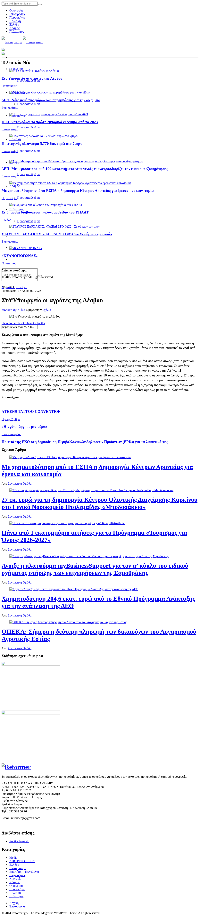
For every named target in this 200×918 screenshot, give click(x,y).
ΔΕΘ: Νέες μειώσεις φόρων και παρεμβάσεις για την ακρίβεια (51, 100)
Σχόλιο (46, 309)
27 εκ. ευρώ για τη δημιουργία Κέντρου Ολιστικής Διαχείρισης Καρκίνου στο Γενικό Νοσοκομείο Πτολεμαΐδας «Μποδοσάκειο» (99, 503)
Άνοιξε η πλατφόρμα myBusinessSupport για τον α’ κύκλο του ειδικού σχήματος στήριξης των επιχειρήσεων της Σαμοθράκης (95, 569)
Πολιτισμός (16, 31)
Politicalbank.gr (19, 841)
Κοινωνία (15, 878)
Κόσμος (14, 28)
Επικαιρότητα (10, 107)
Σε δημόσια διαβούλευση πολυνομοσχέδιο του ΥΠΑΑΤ (45, 212)
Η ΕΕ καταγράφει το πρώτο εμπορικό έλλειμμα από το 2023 (50, 122)
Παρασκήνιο (17, 17)
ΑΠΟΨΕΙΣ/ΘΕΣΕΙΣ (22, 861)
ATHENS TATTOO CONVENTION (31, 411)
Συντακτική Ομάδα (13, 309)
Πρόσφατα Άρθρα (28, 104)
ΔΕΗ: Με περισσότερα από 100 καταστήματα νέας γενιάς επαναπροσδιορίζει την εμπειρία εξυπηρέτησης (85, 169)
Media (13, 857)
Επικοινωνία (17, 906)
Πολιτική (15, 21)
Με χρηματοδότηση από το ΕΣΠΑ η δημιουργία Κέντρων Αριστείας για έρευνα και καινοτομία (78, 191)
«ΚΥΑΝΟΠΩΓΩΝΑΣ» (20, 256)
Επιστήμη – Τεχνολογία (24, 871)
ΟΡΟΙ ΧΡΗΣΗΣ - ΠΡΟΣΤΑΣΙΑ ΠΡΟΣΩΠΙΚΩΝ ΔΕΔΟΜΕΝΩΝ (43, 824)
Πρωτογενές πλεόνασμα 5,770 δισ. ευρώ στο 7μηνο (42, 143)
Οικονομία (16, 10)
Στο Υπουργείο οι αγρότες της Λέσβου (32, 78)
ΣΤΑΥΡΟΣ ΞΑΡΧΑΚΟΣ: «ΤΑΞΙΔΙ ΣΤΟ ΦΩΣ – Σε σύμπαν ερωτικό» (57, 234)
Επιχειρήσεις (17, 14)
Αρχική (6, 287)
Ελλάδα (14, 24)
